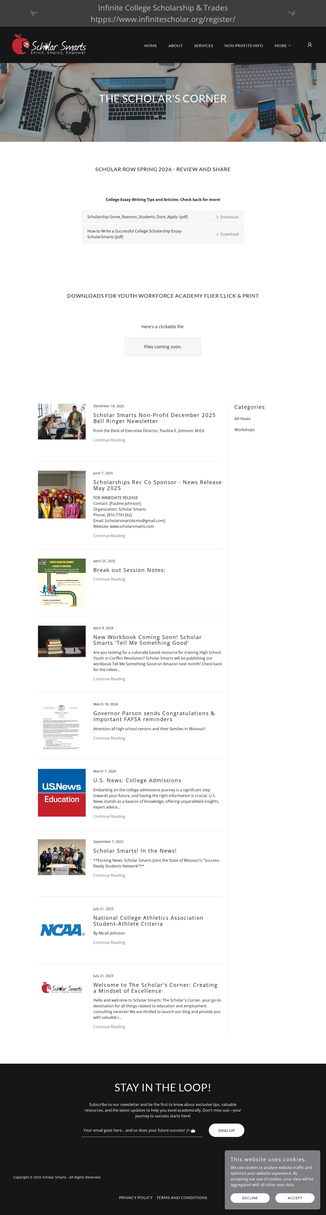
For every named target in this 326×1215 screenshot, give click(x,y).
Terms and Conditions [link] (182, 1197)
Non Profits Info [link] (244, 45)
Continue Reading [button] (109, 440)
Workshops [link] (244, 429)
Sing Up (226, 1130)
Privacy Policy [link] (136, 1197)
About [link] (175, 45)
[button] (281, 45)
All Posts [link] (242, 418)
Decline (250, 1198)
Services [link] (203, 45)
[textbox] (142, 1130)
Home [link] (150, 45)
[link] (51, 44)
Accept (295, 1198)
